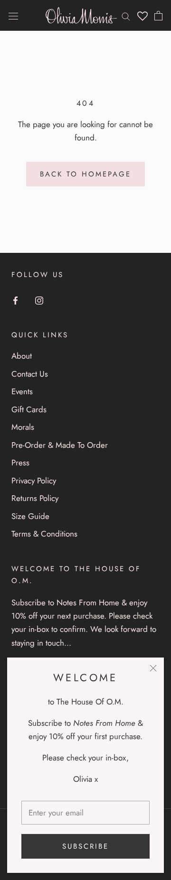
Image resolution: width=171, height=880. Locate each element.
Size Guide (30, 516)
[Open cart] (158, 15)
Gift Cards (29, 409)
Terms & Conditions (44, 533)
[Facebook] (15, 299)
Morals (22, 427)
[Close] (153, 668)
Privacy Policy (33, 480)
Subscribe (85, 846)
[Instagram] (39, 299)
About (21, 355)
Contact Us (29, 374)
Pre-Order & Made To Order (59, 445)
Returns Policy (34, 498)
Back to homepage (85, 174)
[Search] (126, 15)
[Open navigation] (13, 15)
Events (22, 391)
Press (20, 462)
